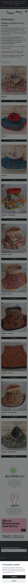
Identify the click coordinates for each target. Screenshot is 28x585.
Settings (14, 580)
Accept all (14, 576)
